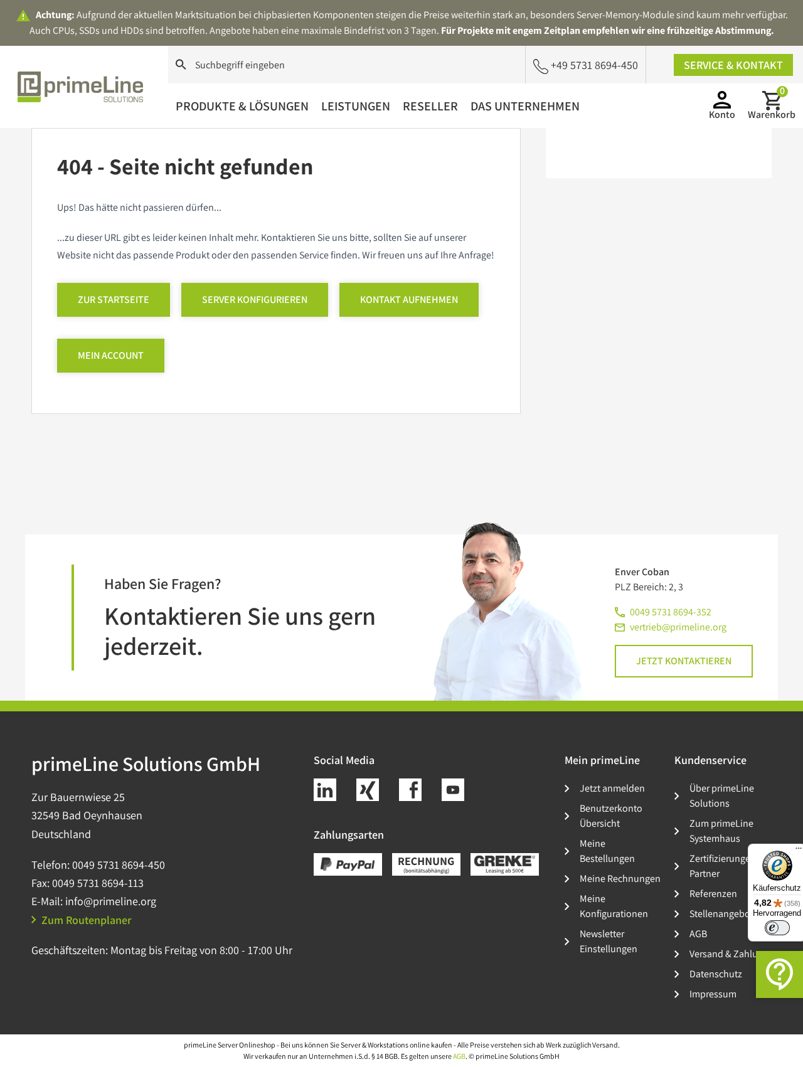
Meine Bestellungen (607, 851)
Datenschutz (715, 973)
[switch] (777, 927)
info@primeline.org (110, 901)
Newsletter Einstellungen (608, 941)
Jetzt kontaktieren (683, 660)
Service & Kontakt (733, 65)
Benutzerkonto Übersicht (611, 816)
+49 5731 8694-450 (594, 65)
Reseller (430, 106)
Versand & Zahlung (728, 953)
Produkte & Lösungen (242, 106)
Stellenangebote (723, 913)
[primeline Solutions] (80, 87)
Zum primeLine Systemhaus (721, 831)
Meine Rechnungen (620, 878)
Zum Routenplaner (86, 920)
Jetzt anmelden (612, 788)
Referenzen (713, 893)
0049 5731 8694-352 (670, 611)
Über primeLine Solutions (721, 796)
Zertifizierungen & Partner (726, 866)
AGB (698, 933)
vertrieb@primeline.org (678, 627)
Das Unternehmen (525, 106)
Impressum (713, 994)
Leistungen (355, 106)
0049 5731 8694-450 (118, 864)
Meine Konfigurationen (614, 906)
